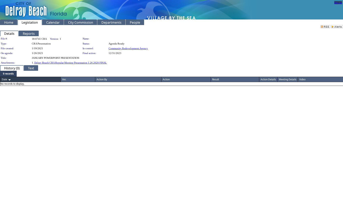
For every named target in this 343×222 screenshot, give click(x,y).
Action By (102, 79)
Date (4, 79)
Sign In (338, 2)
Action (166, 79)
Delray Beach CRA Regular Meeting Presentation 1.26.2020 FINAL (70, 62)
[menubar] (8, 74)
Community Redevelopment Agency (128, 48)
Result (215, 79)
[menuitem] (8, 74)
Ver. (64, 79)
